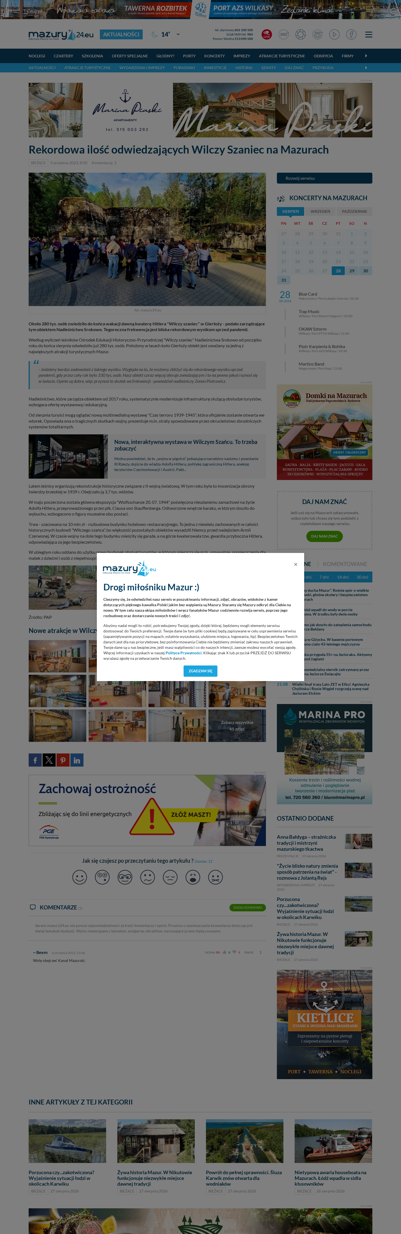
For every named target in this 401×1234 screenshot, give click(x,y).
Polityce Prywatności (184, 653)
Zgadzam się (201, 671)
